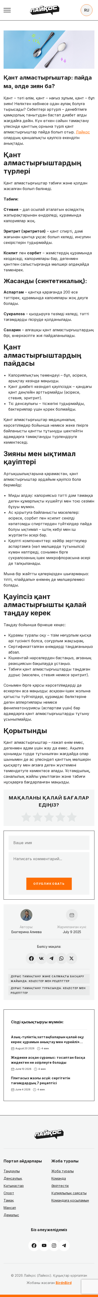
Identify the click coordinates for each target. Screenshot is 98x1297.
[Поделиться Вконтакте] (41, 958)
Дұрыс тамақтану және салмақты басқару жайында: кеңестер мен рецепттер (47, 978)
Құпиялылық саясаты (69, 1193)
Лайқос (83, 132)
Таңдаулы (12, 1171)
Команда (58, 1178)
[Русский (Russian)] (87, 10)
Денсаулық (13, 1178)
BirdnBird (64, 1283)
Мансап (10, 1208)
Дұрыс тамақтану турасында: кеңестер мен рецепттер (48, 990)
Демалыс (11, 1215)
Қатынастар (14, 1186)
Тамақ (9, 1200)
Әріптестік (60, 1186)
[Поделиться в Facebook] (31, 958)
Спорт (9, 1193)
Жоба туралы (62, 1171)
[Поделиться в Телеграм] (51, 958)
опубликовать (48, 883)
